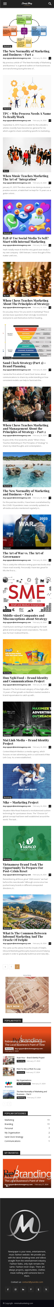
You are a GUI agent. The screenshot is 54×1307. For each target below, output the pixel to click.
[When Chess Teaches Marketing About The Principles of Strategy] (27, 279)
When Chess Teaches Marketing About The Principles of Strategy (26, 302)
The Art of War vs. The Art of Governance (23, 554)
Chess (6, 420)
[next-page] (9, 1104)
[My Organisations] (8, 1083)
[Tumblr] (38, 1289)
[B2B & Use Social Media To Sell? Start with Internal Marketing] (27, 217)
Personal (7, 109)
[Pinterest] (31, 1289)
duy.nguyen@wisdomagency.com (17, 58)
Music (6, 171)
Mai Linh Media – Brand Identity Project (26, 741)
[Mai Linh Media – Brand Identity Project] (27, 719)
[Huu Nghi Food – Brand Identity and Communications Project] (27, 656)
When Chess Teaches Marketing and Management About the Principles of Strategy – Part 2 (25, 428)
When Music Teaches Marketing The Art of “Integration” (25, 177)
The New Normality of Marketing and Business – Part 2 (26, 52)
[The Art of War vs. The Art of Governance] (27, 532)
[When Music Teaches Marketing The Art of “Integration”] (27, 154)
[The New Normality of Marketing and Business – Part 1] (27, 469)
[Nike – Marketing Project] (27, 781)
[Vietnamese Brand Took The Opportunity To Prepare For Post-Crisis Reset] (27, 843)
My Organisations (24, 1080)
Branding (7, 358)
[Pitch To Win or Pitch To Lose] (8, 1071)
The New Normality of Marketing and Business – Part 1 (26, 492)
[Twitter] (46, 1289)
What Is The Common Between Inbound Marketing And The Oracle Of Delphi (25, 936)
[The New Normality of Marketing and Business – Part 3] (8, 1094)
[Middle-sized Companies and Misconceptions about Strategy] (27, 594)
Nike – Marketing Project (20, 802)
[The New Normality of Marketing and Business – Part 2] (27, 30)
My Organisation (24, 1084)
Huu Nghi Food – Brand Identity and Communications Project (25, 679)
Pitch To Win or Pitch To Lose (28, 1069)
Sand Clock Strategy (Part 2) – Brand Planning (24, 364)
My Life (6, 296)
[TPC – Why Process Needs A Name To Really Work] (27, 92)
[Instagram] (15, 1289)
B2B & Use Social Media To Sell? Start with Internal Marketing (26, 239)
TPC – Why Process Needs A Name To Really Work (27, 115)
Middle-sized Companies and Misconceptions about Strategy (25, 617)
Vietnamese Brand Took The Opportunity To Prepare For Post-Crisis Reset (23, 867)
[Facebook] (8, 1289)
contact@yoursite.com (32, 1282)
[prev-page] (5, 966)
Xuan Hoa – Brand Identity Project (30, 1058)
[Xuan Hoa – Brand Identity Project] (8, 1060)
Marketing (7, 46)
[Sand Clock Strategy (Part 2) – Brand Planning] (27, 341)
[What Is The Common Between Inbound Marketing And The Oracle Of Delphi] (27, 911)
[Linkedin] (23, 1289)
